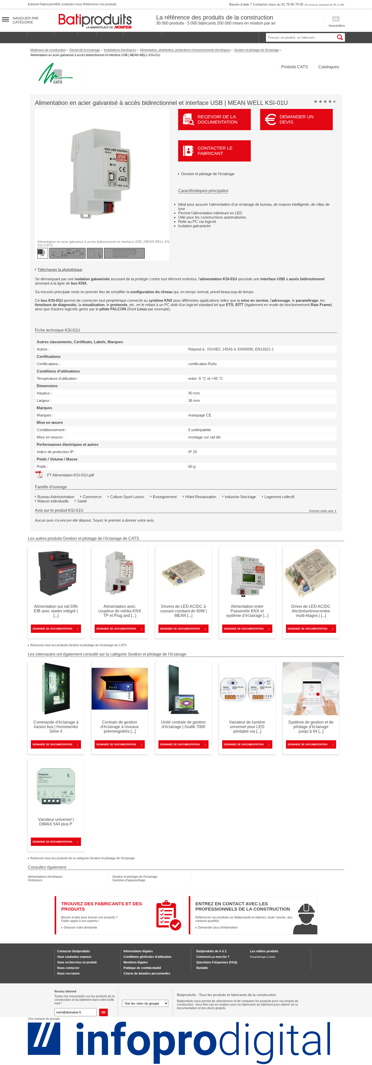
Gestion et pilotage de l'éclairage (207, 174)
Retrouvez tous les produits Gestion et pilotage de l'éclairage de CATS (78, 645)
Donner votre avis (321, 511)
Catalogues (328, 67)
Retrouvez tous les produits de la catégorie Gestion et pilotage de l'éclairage (82, 858)
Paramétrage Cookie (262, 956)
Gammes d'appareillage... (130, 880)
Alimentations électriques (45, 876)
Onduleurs (35, 880)
